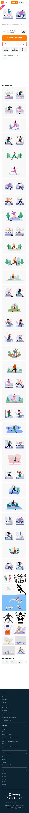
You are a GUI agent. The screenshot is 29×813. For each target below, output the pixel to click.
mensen (6, 715)
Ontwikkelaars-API (6, 764)
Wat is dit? (16, 55)
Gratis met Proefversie (14, 38)
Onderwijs (5, 761)
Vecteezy (4, 753)
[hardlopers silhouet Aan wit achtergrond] (8, 588)
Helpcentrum (5, 810)
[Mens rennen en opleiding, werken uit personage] (7, 704)
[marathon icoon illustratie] (8, 651)
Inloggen (21, 2)
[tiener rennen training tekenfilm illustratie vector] (7, 578)
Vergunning (5, 782)
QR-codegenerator (7, 774)
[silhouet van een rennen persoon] (8, 639)
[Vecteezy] (2, 2)
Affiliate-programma (7, 788)
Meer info (6, 58)
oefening (13, 715)
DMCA (3, 785)
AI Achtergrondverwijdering (9, 771)
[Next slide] (23, 715)
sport (20, 715)
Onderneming (5, 758)
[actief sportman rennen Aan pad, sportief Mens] (8, 663)
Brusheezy (5, 750)
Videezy (4, 756)
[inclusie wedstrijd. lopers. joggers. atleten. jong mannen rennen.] (8, 673)
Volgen (23, 32)
